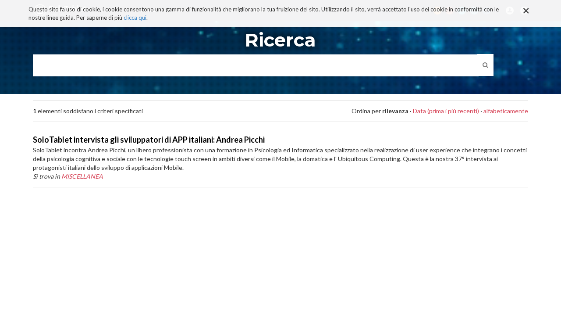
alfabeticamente (505, 111)
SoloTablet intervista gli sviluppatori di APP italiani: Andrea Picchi (149, 139)
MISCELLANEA (82, 176)
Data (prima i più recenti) (446, 111)
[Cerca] (485, 65)
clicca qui (135, 17)
